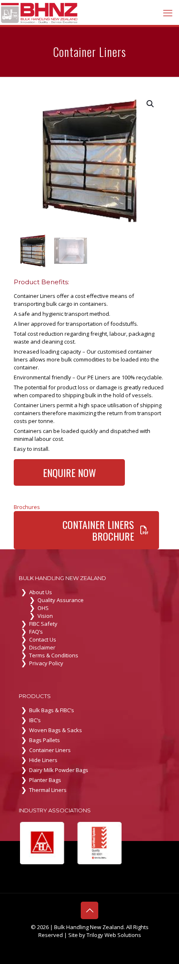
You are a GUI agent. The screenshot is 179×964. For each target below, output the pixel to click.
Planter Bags (45, 780)
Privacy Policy (46, 663)
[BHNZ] (39, 12)
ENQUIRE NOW (69, 472)
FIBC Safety (43, 623)
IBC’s (35, 720)
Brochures (27, 507)
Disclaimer (42, 647)
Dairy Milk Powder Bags (58, 770)
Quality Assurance (60, 600)
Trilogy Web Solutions (114, 935)
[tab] (89, 507)
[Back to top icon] (89, 910)
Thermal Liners (48, 790)
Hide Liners (43, 760)
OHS (43, 608)
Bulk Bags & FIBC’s (51, 710)
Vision (45, 616)
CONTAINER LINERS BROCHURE (98, 530)
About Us (40, 592)
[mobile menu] (168, 12)
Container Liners (50, 750)
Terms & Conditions (53, 655)
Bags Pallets (44, 740)
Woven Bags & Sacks (55, 730)
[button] (150, 104)
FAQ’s (36, 631)
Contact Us (42, 639)
